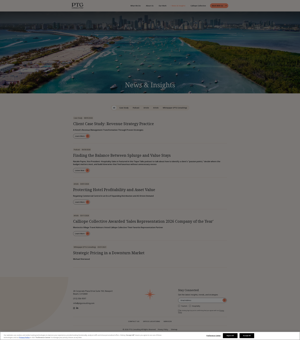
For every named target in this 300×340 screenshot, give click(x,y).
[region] (150, 336)
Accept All (247, 335)
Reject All (230, 335)
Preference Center (213, 335)
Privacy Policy (24, 337)
